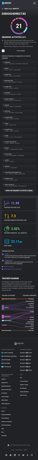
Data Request (23, 388)
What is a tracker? (9, 266)
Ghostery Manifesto (6, 414)
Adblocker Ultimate (5, 386)
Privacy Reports (5, 418)
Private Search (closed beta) (10, 356)
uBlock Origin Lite (5, 403)
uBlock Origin (4, 400)
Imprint (25, 449)
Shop (2, 428)
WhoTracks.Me (6, 359)
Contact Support (24, 381)
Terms (12, 449)
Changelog (4, 435)
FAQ (21, 377)
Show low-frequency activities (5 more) (19, 190)
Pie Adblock (4, 393)
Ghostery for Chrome (26, 352)
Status (3, 411)
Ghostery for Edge (25, 366)
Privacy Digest (6, 363)
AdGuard (3, 379)
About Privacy (23, 395)
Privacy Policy (18, 449)
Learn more (27, 257)
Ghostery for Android (26, 370)
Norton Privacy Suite (6, 389)
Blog (2, 432)
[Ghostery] (6, 3)
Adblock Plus (4, 382)
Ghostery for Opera (25, 363)
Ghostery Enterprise (6, 425)
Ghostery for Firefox (25, 356)
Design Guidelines (24, 391)
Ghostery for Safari (25, 359)
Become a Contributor (6, 421)
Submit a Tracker (24, 384)
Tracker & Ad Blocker (8, 352)
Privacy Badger (5, 396)
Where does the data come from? (13, 269)
